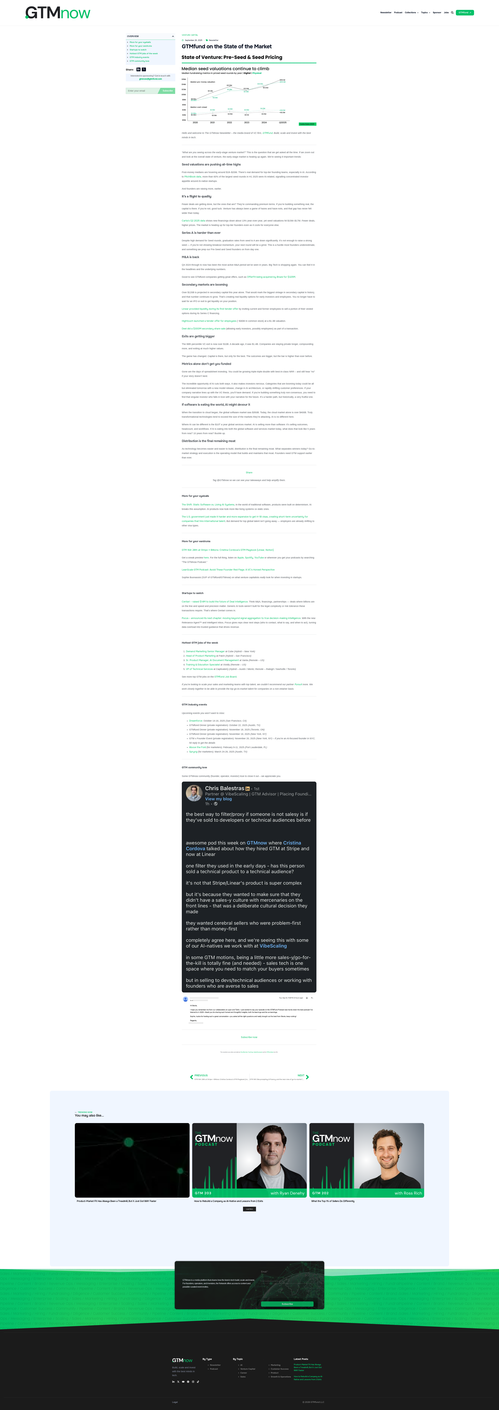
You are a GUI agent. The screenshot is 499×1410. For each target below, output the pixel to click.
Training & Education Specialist (203, 664)
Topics (424, 12)
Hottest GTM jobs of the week (144, 53)
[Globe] (188, 1382)
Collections (410, 12)
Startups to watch (138, 50)
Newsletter (386, 12)
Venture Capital (190, 35)
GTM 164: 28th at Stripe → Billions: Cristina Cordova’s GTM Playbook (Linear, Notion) (228, 550)
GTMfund (267, 133)
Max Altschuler (244, 1052)
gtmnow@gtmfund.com (150, 79)
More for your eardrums (141, 46)
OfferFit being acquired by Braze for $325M (271, 277)
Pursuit (298, 684)
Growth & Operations (281, 1376)
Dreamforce (195, 720)
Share (249, 472)
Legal (175, 1402)
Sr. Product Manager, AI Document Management (212, 660)
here (206, 557)
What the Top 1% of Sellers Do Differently (332, 1201)
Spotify (249, 557)
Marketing (275, 1365)
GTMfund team (270, 1052)
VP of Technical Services (199, 669)
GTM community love (139, 61)
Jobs (446, 12)
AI (241, 1365)
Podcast (398, 12)
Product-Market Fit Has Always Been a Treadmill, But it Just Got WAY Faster (116, 1201)
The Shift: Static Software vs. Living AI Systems (208, 504)
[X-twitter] (178, 1382)
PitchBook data (192, 176)
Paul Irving (250, 1052)
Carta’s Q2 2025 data (193, 220)
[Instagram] (193, 1382)
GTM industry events (139, 57)
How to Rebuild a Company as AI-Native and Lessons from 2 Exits (228, 1201)
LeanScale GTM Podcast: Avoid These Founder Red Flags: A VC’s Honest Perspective (228, 569)
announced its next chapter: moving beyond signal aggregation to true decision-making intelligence (246, 618)
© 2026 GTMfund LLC (313, 1402)
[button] (452, 12)
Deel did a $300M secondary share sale (203, 328)
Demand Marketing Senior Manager (205, 651)
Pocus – (186, 618)
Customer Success (280, 1369)
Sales (243, 1376)
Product (274, 1373)
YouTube (259, 557)
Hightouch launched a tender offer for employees (209, 321)
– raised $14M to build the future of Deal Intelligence (219, 601)
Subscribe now (249, 1037)
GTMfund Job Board (225, 676)
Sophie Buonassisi (258, 1052)
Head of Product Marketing (201, 655)
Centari (186, 601)
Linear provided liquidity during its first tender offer (210, 308)
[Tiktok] (198, 1382)
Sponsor (437, 12)
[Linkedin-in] (173, 1382)
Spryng (193, 751)
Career (243, 1373)
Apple (240, 557)
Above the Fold (197, 747)
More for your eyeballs (140, 42)
